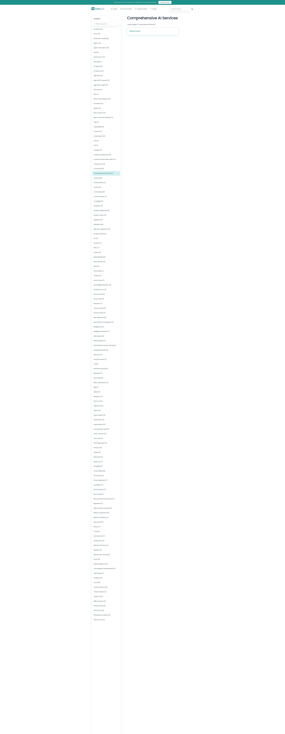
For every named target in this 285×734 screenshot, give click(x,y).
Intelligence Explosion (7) (101, 331)
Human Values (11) (99, 313)
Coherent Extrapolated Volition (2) (105, 159)
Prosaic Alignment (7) (101, 480)
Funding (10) (97, 276)
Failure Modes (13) (99, 262)
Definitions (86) (98, 224)
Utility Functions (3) (100, 601)
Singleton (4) (98, 550)
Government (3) (99, 299)
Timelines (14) (98, 578)
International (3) (99, 336)
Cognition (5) (98, 150)
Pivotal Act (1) (98, 462)
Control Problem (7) (100, 196)
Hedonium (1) (98, 303)
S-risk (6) (96, 531)
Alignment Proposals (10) (102, 80)
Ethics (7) (96, 248)
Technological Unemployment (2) (104, 568)
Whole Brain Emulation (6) (102, 615)
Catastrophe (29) (99, 136)
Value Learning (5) (100, 606)
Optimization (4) (99, 420)
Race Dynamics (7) (100, 489)
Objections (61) (98, 406)
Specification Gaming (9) (102, 555)
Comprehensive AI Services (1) (103, 173)
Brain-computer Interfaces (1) (103, 117)
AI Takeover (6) (99, 71)
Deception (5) (98, 206)
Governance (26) (99, 294)
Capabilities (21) (99, 127)
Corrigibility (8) (98, 201)
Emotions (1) (97, 243)
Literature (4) (98, 355)
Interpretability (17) (100, 341)
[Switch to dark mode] (192, 9)
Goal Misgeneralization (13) (102, 285)
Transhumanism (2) (100, 592)
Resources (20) (98, 522)
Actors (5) (97, 34)
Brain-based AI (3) (100, 113)
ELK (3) (96, 238)
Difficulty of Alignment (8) (102, 229)
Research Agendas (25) (101, 513)
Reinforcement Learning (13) (103, 508)
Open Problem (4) (99, 415)
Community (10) (99, 169)
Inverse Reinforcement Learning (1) (105, 345)
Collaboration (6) (99, 164)
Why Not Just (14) (99, 620)
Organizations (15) (99, 424)
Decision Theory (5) (100, 215)
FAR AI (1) (96, 266)
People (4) (97, 452)
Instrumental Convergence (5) (103, 322)
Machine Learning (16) (101, 369)
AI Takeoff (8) (98, 66)
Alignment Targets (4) (101, 85)
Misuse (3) (97, 392)
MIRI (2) (96, 387)
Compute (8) (98, 178)
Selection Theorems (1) (101, 545)
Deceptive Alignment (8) (101, 210)
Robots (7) (97, 527)
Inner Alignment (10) (100, 317)
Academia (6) (98, 29)
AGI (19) (96, 52)
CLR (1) (96, 145)
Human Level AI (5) (100, 308)
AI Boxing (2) (98, 62)
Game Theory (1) (99, 280)
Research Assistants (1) (101, 517)
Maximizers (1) (98, 373)
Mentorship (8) (98, 378)
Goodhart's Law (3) (100, 289)
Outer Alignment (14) (100, 443)
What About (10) (99, 610)
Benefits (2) (97, 108)
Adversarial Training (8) (101, 38)
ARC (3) (96, 94)
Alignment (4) (98, 76)
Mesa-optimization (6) (101, 382)
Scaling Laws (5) (99, 541)
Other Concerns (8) (100, 434)
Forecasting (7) (99, 271)
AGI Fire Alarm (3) (99, 57)
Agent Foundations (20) (101, 48)
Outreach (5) (98, 448)
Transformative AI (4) (101, 587)
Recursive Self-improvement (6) (104, 499)
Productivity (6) (99, 476)
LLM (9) (96, 364)
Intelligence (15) (99, 327)
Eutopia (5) (97, 252)
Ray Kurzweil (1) (99, 494)
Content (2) (97, 187)
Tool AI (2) (97, 582)
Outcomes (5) (98, 438)
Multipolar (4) (98, 396)
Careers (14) (98, 131)
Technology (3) (99, 573)
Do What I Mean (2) (100, 234)
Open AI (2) (97, 410)
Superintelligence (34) (101, 564)
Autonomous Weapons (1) (102, 99)
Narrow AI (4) (98, 401)
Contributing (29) (99, 192)
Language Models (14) (101, 350)
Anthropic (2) (98, 89)
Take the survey (165, 2)
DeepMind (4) (98, 220)
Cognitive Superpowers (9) (102, 155)
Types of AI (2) (98, 596)
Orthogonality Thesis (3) (101, 429)
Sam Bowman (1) (99, 536)
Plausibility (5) (98, 466)
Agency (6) (97, 43)
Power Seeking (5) (99, 471)
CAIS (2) (96, 122)
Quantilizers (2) (98, 485)
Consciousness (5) (100, 183)
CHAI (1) (96, 141)
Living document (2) (100, 359)
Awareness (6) (98, 103)
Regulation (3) (98, 503)
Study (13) (97, 559)
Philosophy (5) (98, 457)
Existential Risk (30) (99, 257)
